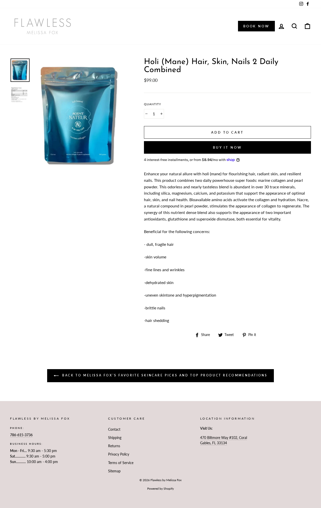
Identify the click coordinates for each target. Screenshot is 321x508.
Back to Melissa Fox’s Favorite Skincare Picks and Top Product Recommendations (164, 375)
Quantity (152, 104)
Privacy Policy (118, 454)
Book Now (256, 26)
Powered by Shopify (160, 488)
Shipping (114, 438)
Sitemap (114, 471)
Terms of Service (120, 463)
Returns (114, 446)
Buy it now (227, 147)
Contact (114, 429)
